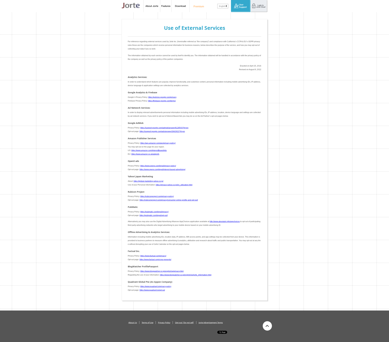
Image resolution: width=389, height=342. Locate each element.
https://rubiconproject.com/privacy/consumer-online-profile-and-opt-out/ (168, 200)
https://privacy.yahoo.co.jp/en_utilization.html (174, 185)
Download (181, 6)
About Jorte (151, 6)
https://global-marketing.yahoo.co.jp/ (148, 181)
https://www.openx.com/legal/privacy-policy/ (158, 166)
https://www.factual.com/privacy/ (153, 256)
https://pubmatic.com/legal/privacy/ (154, 212)
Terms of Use (147, 322)
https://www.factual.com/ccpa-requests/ (155, 259)
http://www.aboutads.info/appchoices (225, 221)
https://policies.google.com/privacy (162, 97)
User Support (241, 6)
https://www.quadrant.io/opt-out (152, 290)
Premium (198, 6)
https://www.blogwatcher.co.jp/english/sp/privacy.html (162, 271)
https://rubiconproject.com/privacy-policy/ (157, 196)
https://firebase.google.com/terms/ (162, 101)
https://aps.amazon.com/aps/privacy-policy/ (158, 143)
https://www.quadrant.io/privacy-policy (155, 286)
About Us (132, 322)
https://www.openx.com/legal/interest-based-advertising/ (162, 169)
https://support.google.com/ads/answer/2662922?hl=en (162, 131)
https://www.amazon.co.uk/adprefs (145, 154)
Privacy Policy (164, 322)
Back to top (267, 326)
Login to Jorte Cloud (259, 6)
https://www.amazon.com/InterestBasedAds (149, 150)
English (222, 6)
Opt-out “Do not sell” (184, 322)
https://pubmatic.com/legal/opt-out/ (153, 215)
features (166, 6)
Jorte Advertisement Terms (211, 322)
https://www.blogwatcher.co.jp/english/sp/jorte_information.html (185, 275)
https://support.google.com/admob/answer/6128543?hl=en (164, 128)
